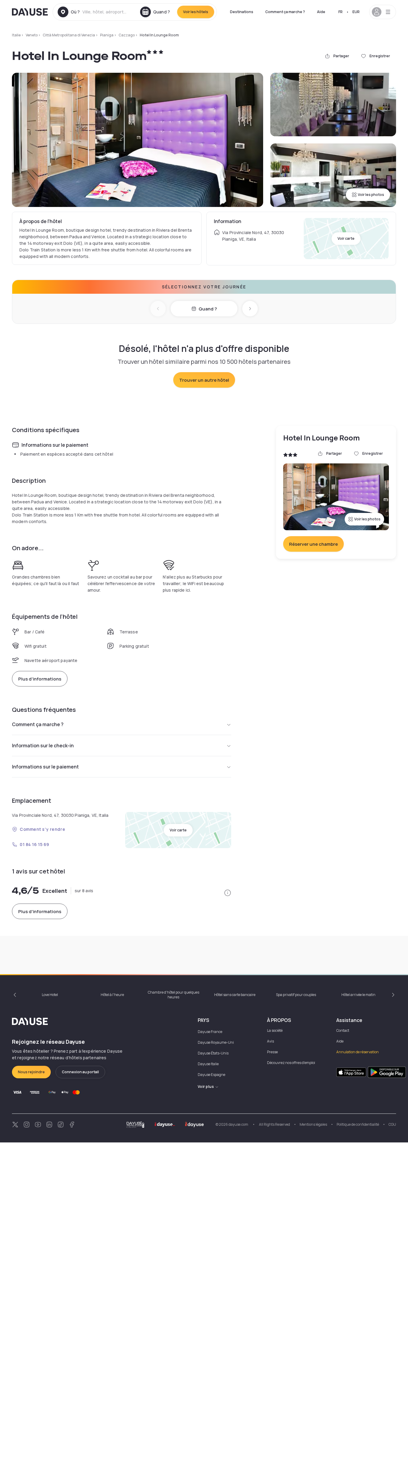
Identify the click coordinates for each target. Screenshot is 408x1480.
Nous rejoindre (31, 1071)
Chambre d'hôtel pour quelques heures (173, 995)
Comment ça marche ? (285, 11)
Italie (16, 35)
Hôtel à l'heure (112, 994)
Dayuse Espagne (211, 1074)
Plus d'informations (39, 679)
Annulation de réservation (357, 1051)
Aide (321, 11)
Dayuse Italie (208, 1063)
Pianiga (106, 35)
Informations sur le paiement (45, 766)
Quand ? (208, 309)
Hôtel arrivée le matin (358, 994)
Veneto (32, 35)
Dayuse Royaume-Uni (216, 1042)
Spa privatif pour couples (296, 994)
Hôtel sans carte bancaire (234, 994)
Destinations (241, 11)
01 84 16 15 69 (34, 844)
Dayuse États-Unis (213, 1053)
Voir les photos (371, 194)
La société (275, 1030)
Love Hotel (50, 994)
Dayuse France (210, 1031)
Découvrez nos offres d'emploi (291, 1062)
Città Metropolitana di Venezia (69, 35)
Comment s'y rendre (42, 829)
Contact (342, 1030)
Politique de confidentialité (358, 1124)
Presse (272, 1051)
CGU (392, 1124)
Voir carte (346, 238)
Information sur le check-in (43, 745)
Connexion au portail (80, 1071)
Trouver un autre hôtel (204, 380)
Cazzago (127, 35)
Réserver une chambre (313, 544)
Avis (270, 1041)
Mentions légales (313, 1124)
